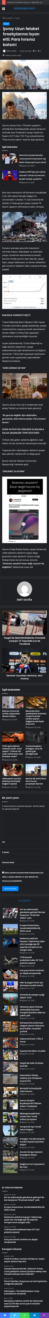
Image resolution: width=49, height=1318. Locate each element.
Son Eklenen (25, 900)
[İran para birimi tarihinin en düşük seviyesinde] (10, 974)
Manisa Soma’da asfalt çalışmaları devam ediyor (11, 714)
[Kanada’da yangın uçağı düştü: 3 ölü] (10, 998)
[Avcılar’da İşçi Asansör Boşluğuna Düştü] (10, 1156)
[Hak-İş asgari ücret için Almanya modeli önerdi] (10, 986)
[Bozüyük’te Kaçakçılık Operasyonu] (10, 1092)
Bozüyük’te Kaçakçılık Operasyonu (31, 1090)
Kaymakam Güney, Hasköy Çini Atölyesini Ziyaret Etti (31, 1078)
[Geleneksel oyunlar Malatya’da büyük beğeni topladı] (12, 770)
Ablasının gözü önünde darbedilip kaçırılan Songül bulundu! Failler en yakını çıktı (32, 1011)
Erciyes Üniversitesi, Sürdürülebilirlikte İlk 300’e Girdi (30, 928)
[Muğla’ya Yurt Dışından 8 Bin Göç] (10, 1168)
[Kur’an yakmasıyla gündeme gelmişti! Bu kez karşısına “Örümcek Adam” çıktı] (10, 913)
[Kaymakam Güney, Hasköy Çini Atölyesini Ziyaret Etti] (10, 1079)
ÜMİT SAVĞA (11, 51)
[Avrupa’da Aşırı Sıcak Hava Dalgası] (10, 1130)
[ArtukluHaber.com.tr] (24, 8)
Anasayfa (8, 18)
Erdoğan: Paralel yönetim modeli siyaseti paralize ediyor (32, 1142)
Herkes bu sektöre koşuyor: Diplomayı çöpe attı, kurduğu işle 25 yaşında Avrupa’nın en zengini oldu (32, 944)
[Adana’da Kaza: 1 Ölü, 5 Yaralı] (10, 1042)
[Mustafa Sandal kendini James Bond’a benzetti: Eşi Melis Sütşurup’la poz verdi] (9, 158)
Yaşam (17, 18)
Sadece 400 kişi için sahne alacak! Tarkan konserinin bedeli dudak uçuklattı (32, 175)
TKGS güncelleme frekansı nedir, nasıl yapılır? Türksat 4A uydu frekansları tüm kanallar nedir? (12, 751)
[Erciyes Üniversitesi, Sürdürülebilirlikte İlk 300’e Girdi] (10, 929)
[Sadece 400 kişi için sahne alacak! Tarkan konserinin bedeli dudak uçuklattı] (9, 175)
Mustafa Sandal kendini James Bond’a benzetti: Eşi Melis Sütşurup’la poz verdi (32, 159)
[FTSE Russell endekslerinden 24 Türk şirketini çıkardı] (10, 961)
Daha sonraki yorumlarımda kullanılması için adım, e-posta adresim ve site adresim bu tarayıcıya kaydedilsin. (22, 877)
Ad (4, 842)
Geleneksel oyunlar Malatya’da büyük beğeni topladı (11, 781)
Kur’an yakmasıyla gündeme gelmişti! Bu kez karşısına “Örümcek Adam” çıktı (32, 913)
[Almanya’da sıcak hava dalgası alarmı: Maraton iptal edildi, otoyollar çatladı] (10, 1026)
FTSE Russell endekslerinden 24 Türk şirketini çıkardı (31, 960)
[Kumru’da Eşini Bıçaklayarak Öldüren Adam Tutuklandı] (10, 1104)
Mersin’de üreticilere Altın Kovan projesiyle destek (36, 781)
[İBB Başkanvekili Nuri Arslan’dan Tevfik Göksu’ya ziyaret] (10, 1117)
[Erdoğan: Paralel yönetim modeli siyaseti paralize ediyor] (10, 1143)
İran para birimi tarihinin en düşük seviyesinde (32, 972)
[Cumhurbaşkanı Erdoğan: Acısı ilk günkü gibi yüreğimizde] (36, 737)
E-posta (6, 852)
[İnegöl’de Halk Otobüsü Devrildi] (10, 1067)
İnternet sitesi (8, 862)
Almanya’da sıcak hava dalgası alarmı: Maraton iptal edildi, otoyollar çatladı (32, 1027)
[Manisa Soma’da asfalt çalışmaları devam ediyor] (12, 702)
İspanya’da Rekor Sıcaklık (32, 1051)
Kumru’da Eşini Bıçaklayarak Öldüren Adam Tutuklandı (30, 1103)
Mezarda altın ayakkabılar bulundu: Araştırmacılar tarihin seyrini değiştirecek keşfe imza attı (36, 717)
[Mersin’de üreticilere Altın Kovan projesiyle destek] (36, 770)
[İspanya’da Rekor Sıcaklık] (10, 1055)
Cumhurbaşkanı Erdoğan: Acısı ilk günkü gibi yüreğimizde (34, 750)
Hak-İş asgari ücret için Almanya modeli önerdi (31, 984)
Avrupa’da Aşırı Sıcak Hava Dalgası (30, 1128)
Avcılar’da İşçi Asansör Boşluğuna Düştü (31, 1153)
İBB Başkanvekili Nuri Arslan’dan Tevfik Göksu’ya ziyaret (30, 1116)
